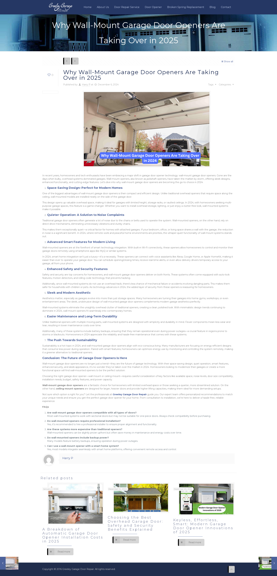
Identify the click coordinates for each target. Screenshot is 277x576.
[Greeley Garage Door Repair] (61, 7)
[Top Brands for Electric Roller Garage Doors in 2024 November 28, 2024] (9, 563)
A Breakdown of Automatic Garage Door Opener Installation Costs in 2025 (72, 535)
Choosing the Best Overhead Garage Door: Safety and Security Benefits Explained (135, 523)
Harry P (86, 84)
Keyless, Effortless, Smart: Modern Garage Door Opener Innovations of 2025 (203, 526)
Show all (228, 61)
